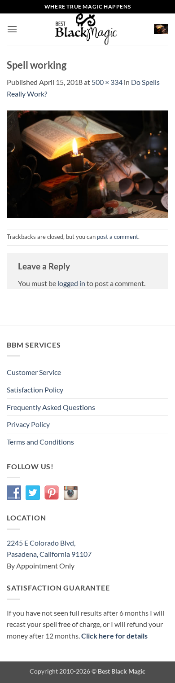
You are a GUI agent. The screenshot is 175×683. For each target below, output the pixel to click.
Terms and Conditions (40, 441)
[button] (12, 29)
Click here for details (114, 635)
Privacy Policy (28, 424)
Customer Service (34, 372)
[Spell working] (87, 163)
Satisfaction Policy (35, 389)
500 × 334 (107, 82)
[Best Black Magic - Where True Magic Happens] (85, 29)
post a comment (117, 236)
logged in (71, 283)
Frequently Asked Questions (51, 407)
